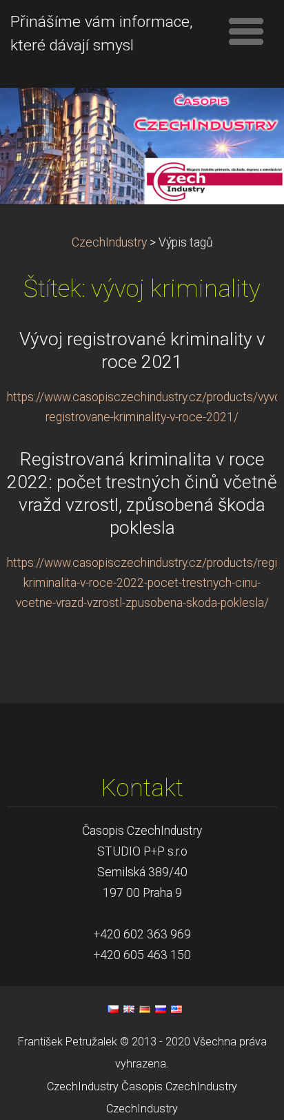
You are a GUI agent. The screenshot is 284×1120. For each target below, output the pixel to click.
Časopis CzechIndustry (179, 1086)
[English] (128, 1008)
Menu (246, 31)
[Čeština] (113, 1008)
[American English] (176, 1008)
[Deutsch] (144, 1008)
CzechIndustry (109, 242)
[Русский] (160, 1008)
